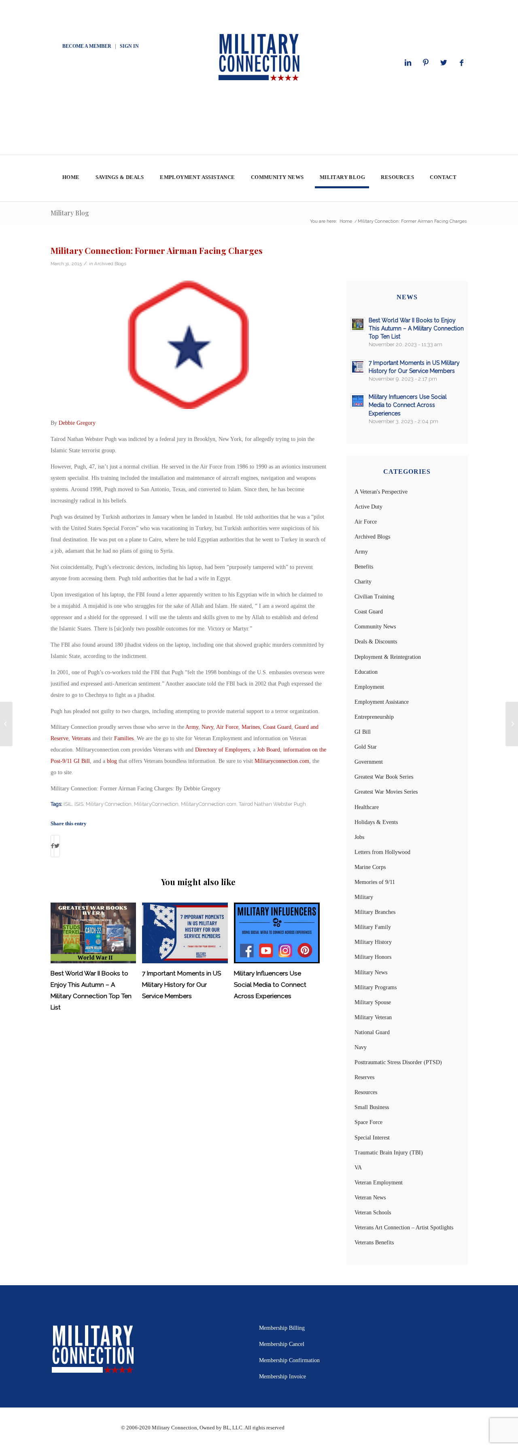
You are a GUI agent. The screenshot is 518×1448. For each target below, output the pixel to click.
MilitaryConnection (156, 804)
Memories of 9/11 (375, 882)
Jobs (359, 837)
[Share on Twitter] (56, 846)
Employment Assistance (382, 702)
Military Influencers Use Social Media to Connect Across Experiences (270, 985)
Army (191, 727)
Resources (366, 1092)
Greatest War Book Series (384, 777)
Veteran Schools (373, 1213)
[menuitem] (70, 178)
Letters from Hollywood (382, 852)
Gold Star (366, 747)
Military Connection (109, 804)
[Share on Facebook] (52, 846)
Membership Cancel (281, 1344)
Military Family (373, 927)
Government (369, 762)
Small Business (372, 1107)
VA (358, 1168)
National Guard (372, 1032)
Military (364, 897)
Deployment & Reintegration (388, 657)
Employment (369, 687)
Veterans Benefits (374, 1242)
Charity (363, 582)
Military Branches (375, 912)
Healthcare (367, 807)
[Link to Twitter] (443, 63)
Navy (207, 727)
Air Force (227, 727)
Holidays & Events (376, 822)
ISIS (78, 804)
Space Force (368, 1122)
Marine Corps (370, 867)
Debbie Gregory (77, 423)
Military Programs (376, 987)
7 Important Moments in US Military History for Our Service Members (181, 985)
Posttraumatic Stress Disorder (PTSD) (398, 1062)
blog (112, 761)
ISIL (68, 804)
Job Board (268, 750)
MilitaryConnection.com (208, 804)
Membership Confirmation (289, 1360)
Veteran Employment (379, 1183)
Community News (375, 627)
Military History (373, 942)
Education (366, 672)
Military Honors (373, 957)
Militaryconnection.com (282, 761)
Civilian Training (374, 597)
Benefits (364, 567)
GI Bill (363, 732)
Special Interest (372, 1138)
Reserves (364, 1077)
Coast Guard (277, 727)
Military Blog (70, 213)
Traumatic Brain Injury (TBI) (389, 1153)
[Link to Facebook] (461, 63)
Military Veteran (373, 1017)
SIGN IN (129, 46)
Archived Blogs (110, 263)
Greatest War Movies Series (386, 792)
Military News (371, 972)
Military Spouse (373, 1002)
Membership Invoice (282, 1376)
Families (124, 738)
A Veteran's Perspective (381, 492)
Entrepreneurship (374, 717)
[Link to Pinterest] (426, 63)
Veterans (81, 738)
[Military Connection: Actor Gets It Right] (6, 724)
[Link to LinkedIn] (408, 63)
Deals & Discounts (376, 642)
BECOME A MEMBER (86, 46)
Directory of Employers (222, 750)
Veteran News (370, 1198)
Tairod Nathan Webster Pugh (272, 804)
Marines (251, 727)
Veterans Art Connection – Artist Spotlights (404, 1227)
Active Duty (368, 507)
